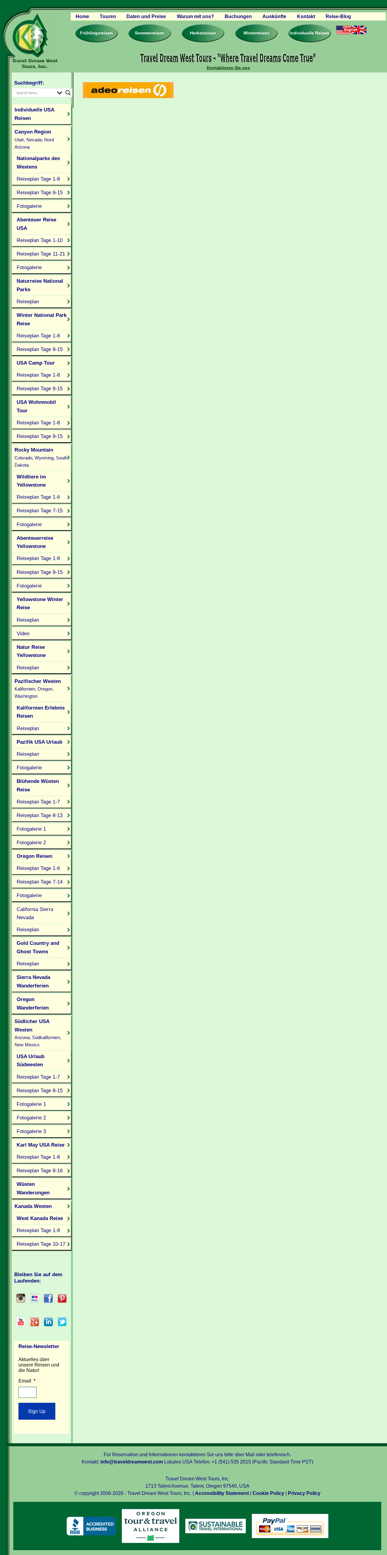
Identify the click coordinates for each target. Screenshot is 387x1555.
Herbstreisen (203, 33)
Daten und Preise (146, 16)
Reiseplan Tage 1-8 (38, 179)
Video (23, 633)
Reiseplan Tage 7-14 (40, 882)
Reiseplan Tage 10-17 (41, 1244)
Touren (108, 16)
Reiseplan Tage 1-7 (38, 802)
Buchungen (238, 16)
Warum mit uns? (195, 16)
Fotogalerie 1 (31, 829)
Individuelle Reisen (309, 33)
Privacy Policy (304, 1493)
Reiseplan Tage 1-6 (38, 497)
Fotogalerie (29, 206)
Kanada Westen (33, 1206)
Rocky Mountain (41, 457)
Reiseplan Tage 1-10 (40, 240)
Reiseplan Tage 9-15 (40, 192)
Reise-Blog (338, 16)
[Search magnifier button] (68, 93)
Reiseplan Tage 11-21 (41, 254)
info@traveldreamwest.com (131, 1461)
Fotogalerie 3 (31, 1131)
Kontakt (306, 16)
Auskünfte (274, 16)
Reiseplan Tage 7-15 (40, 510)
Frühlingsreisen (96, 33)
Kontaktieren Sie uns (228, 67)
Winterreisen (256, 33)
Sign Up (37, 1411)
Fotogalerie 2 (31, 842)
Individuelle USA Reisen (34, 114)
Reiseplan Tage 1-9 (38, 1230)
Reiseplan (28, 301)
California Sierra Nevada (35, 913)
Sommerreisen (149, 33)
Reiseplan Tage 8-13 (40, 815)
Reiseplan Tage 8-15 (40, 1090)
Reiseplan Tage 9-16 (40, 1170)
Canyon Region (34, 139)
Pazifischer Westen (38, 688)
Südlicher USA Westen (38, 1032)
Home (82, 16)
